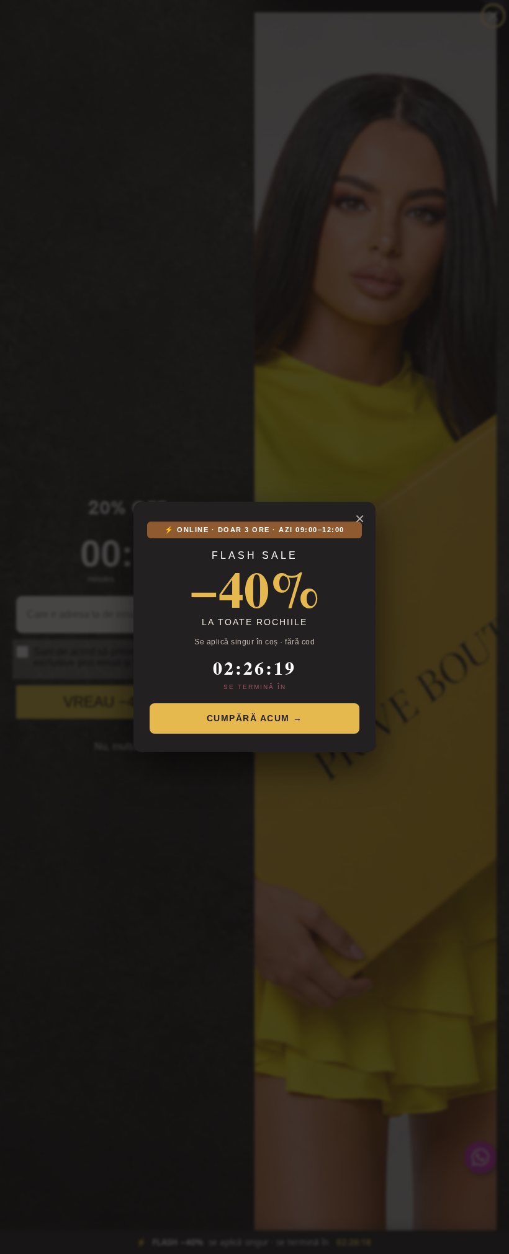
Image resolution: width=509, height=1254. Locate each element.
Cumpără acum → (255, 718)
